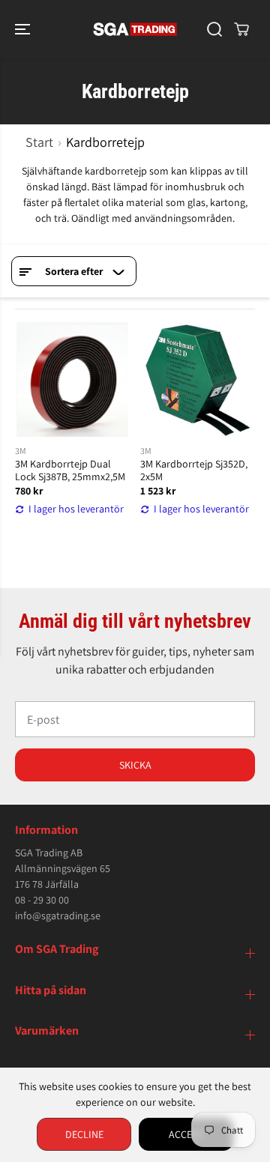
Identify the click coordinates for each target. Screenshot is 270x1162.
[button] (24, 29)
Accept (186, 1134)
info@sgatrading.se (57, 915)
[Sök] (214, 29)
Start (39, 142)
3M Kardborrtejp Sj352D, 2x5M (194, 470)
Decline (84, 1134)
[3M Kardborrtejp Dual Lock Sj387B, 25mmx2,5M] (72, 379)
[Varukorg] (241, 29)
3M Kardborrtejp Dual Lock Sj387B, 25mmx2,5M (70, 470)
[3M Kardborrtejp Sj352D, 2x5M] (197, 379)
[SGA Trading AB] (135, 29)
